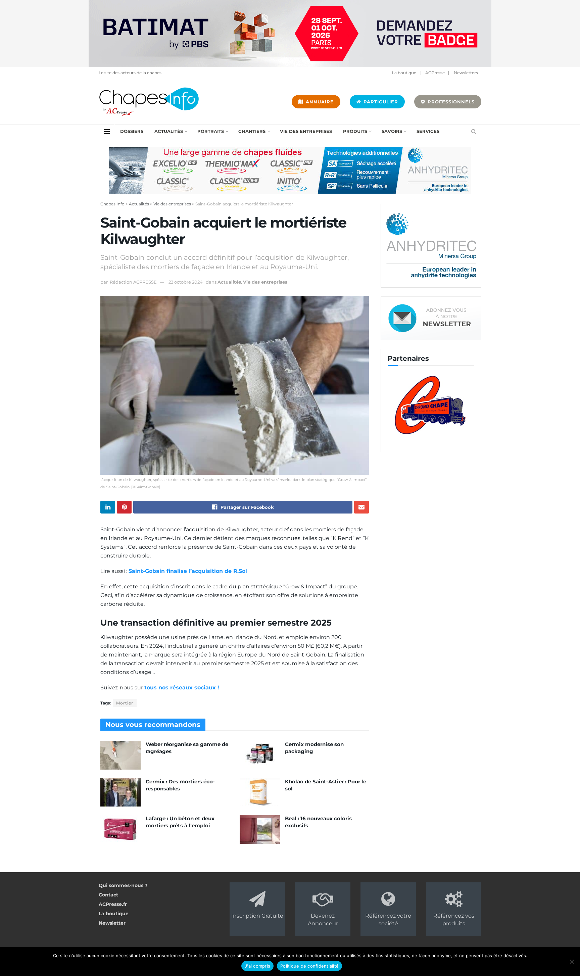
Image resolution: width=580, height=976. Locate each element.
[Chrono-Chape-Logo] (431, 404)
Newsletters (466, 72)
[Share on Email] (361, 507)
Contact (108, 895)
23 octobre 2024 (185, 282)
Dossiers (131, 131)
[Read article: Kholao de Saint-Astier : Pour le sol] (260, 792)
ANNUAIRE (319, 101)
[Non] (571, 961)
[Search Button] (473, 131)
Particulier (380, 101)
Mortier (124, 702)
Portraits (210, 131)
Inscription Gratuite (257, 916)
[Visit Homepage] (149, 102)
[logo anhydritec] (431, 245)
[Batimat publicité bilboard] (290, 33)
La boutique (404, 72)
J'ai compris (257, 966)
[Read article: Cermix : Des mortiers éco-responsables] (120, 792)
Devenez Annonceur (323, 919)
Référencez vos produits (453, 919)
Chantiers (251, 131)
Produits (355, 131)
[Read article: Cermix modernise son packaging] (260, 755)
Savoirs (392, 131)
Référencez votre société (388, 919)
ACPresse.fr (113, 904)
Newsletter (112, 923)
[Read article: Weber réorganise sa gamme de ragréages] (120, 755)
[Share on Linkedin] (107, 507)
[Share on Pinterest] (124, 507)
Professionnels (450, 101)
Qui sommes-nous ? (123, 885)
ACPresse (435, 72)
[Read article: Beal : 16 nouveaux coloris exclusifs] (260, 829)
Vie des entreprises (306, 131)
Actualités (168, 131)
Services (428, 131)
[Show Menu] (107, 131)
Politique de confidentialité (309, 966)
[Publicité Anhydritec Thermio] (290, 170)
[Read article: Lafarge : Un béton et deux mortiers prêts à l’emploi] (120, 829)
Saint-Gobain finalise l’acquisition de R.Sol (188, 571)
